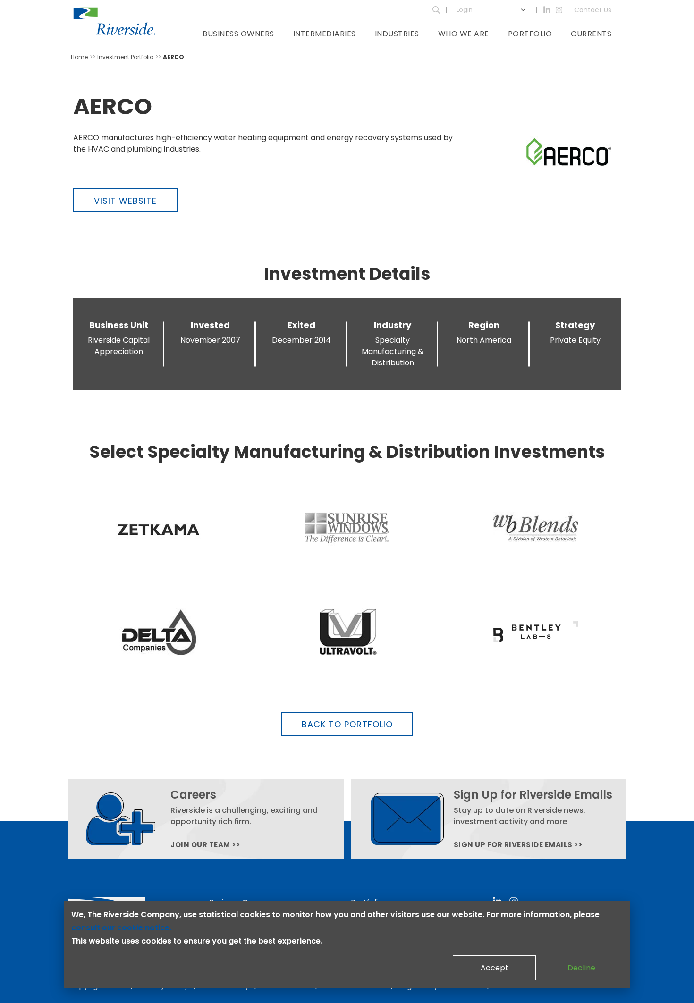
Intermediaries (324, 33)
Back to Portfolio (347, 724)
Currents (591, 33)
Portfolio (530, 33)
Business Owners (238, 33)
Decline (581, 967)
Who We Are (463, 33)
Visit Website (125, 201)
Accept (494, 967)
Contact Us (592, 10)
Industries (397, 33)
